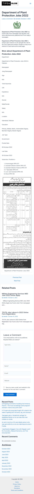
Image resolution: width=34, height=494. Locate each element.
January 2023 (6, 463)
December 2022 (6, 466)
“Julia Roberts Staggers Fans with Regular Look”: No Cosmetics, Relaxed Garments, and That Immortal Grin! (16, 431)
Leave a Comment (7, 19)
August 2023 (6, 451)
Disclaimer (17, 488)
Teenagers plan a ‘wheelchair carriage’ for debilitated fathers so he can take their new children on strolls (14, 417)
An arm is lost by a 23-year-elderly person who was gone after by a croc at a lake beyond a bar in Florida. (16, 424)
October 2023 (6, 449)
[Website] (17, 381)
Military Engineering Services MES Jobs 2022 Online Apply (15, 294)
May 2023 (5, 457)
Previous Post (17, 277)
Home (17, 482)
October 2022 (6, 472)
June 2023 (5, 454)
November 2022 (7, 469)
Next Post (17, 280)
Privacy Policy (17, 484)
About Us (17, 486)
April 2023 (5, 460)
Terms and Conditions (17, 490)
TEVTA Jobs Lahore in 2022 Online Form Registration (15, 313)
